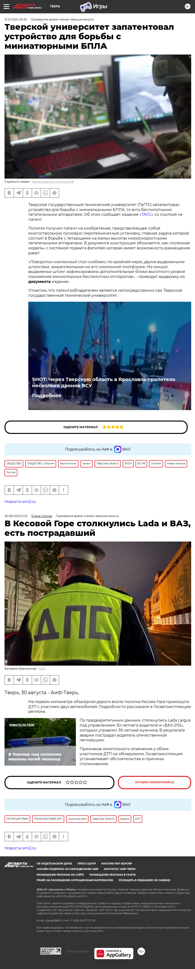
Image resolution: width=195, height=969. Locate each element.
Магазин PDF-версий (116, 863)
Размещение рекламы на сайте (60, 874)
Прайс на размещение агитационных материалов (75, 880)
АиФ (42, 668)
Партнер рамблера (77, 951)
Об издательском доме (54, 863)
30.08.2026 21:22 (16, 516)
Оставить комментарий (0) (154, 782)
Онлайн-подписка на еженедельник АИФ (67, 869)
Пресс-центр (87, 863)
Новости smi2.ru (20, 501)
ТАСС (146, 214)
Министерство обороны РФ (53, 181)
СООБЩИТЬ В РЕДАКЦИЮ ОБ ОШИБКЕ (144, 880)
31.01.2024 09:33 (16, 19)
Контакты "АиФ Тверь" (120, 869)
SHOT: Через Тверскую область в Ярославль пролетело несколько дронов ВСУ (103, 382)
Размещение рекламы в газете (112, 874)
